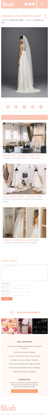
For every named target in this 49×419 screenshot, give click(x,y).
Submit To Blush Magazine (24, 391)
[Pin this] (44, 36)
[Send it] (44, 42)
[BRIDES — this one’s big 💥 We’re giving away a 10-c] (40, 326)
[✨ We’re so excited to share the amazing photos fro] (24, 326)
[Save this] (44, 31)
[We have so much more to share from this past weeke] (9, 326)
